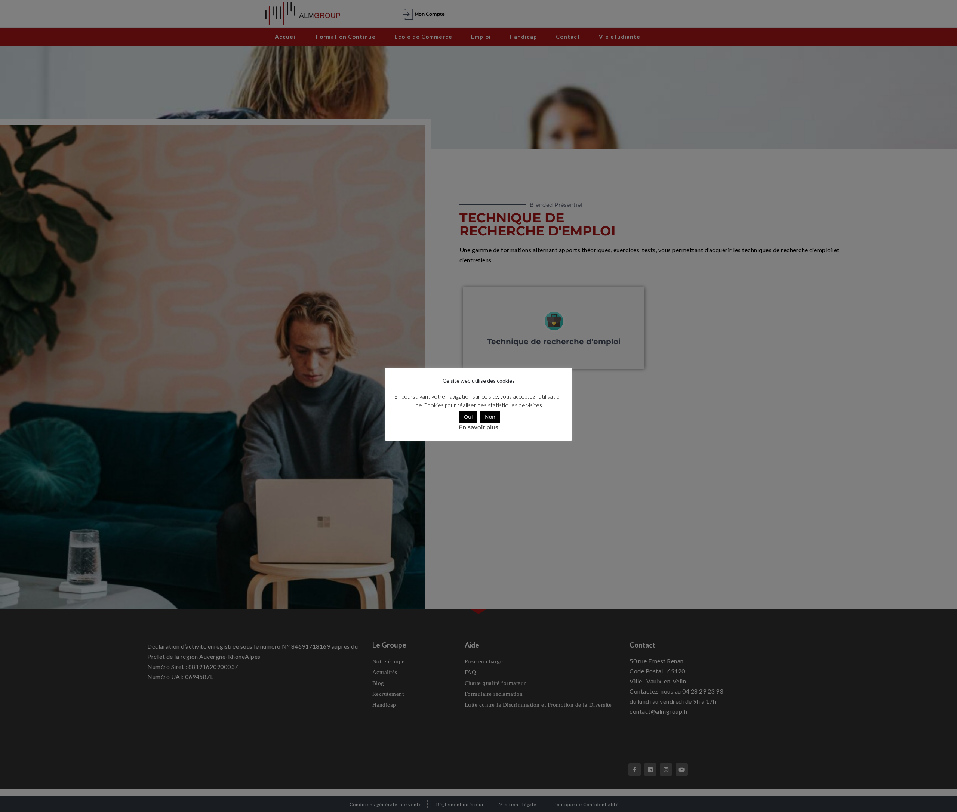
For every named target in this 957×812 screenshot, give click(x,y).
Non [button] (490, 417)
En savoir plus (478, 427)
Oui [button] (468, 417)
